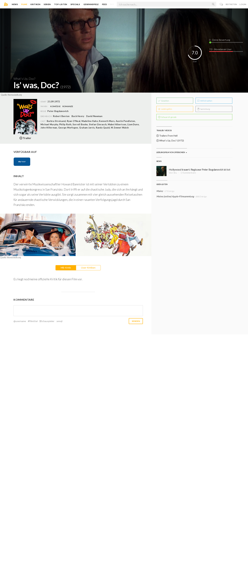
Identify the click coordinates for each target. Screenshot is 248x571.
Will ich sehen (206, 100)
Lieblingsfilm (166, 109)
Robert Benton (61, 116)
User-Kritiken (88, 267)
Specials (75, 4)
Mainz (159, 191)
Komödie (55, 106)
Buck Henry (78, 116)
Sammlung (205, 109)
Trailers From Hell (168, 135)
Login (243, 4)
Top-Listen (60, 4)
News (15, 4)
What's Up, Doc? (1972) (171, 140)
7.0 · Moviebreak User (220, 49)
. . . (111, 3)
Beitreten (231, 4)
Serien (47, 4)
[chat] (221, 4)
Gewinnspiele (91, 4)
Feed (104, 4)
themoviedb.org (15, 94)
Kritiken (35, 4)
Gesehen (165, 100)
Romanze (67, 106)
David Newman (94, 116)
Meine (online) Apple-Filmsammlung (175, 196)
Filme (24, 4)
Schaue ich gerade (168, 117)
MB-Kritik (66, 267)
